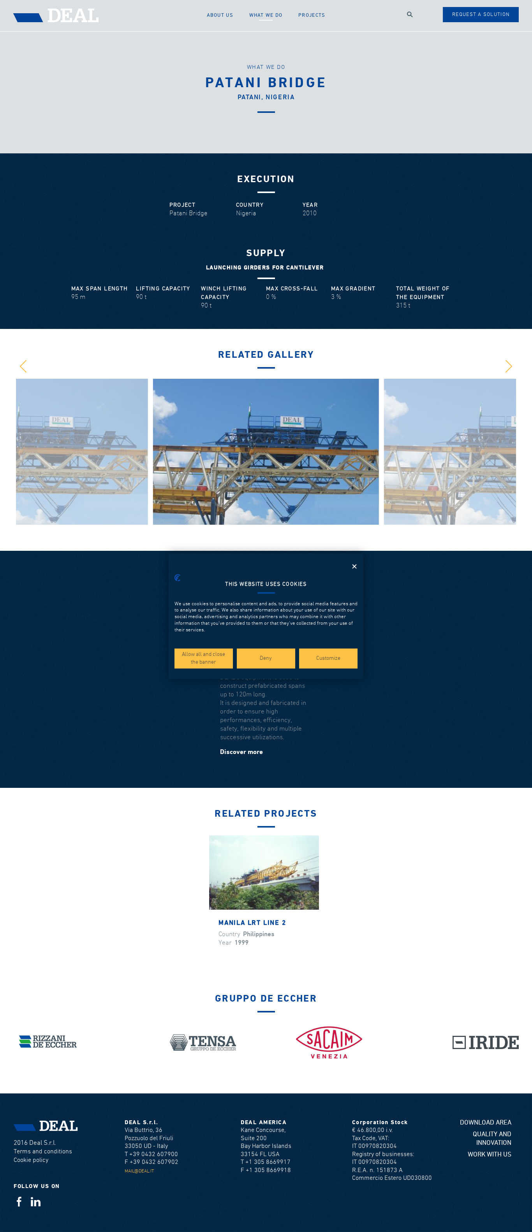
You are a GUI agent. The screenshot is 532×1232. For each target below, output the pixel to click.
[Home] (106, 16)
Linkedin (35, 1201)
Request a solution (480, 14)
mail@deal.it (139, 1171)
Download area (485, 1123)
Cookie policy (31, 1160)
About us (220, 15)
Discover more (241, 752)
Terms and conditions (43, 1152)
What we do (266, 15)
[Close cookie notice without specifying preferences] (354, 567)
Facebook (19, 1201)
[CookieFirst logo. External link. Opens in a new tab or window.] (177, 577)
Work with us (489, 1154)
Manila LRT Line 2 (252, 923)
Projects (311, 15)
